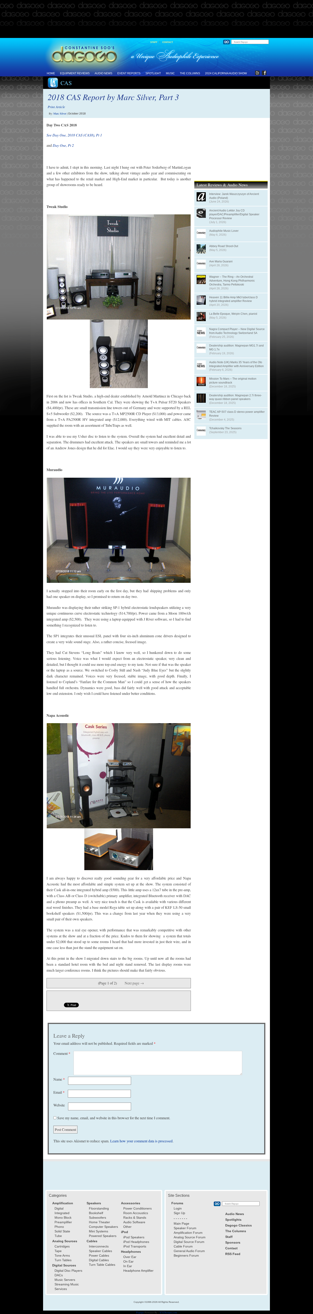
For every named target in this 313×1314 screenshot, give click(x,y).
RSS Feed (232, 1254)
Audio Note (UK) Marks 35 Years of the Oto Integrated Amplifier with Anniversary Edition (236, 364)
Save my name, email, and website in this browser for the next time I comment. (113, 1117)
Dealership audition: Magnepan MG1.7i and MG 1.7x (236, 347)
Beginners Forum (186, 1255)
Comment (61, 1053)
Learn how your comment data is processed (141, 1140)
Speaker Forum (185, 1228)
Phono (59, 1227)
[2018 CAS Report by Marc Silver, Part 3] (119, 267)
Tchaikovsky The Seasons (225, 428)
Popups (140, 1312)
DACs (59, 1275)
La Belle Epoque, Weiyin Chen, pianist (233, 313)
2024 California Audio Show (226, 73)
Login (178, 1208)
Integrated (62, 1213)
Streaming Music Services (67, 1286)
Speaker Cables (100, 1251)
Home (51, 73)
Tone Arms (62, 1255)
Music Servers (65, 1280)
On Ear (128, 1261)
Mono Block (63, 1217)
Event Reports (128, 73)
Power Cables (99, 1255)
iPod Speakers (133, 1237)
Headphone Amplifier (138, 1270)
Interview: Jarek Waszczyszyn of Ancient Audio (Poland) (234, 196)
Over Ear (129, 1257)
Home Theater (99, 1222)
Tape (58, 1251)
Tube (58, 1236)
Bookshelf (96, 1213)
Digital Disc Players (68, 1270)
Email (59, 1092)
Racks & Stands (134, 1217)
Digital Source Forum (189, 1242)
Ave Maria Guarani (221, 261)
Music (170, 73)
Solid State (62, 1231)
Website (59, 1105)
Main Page (181, 1223)
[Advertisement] (156, 19)
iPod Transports (134, 1246)
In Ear (127, 1266)
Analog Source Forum (190, 1237)
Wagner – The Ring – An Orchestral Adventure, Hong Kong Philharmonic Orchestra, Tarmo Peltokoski (232, 280)
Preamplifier (63, 1222)
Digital (59, 1208)
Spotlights (233, 1219)
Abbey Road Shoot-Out (223, 246)
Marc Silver (59, 113)
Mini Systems (98, 1231)
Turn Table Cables (102, 1264)
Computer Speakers (103, 1227)
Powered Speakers (102, 1236)
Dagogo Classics (238, 1225)
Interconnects (99, 1246)
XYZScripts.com (168, 1312)
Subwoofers (97, 1217)
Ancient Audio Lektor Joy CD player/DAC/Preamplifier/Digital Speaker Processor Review (234, 214)
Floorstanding (99, 1208)
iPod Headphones (136, 1242)
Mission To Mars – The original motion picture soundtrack (232, 380)
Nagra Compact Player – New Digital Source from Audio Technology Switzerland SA (237, 331)
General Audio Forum (189, 1251)
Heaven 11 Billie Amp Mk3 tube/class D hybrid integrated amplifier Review (233, 299)
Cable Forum (183, 1246)
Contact (167, 42)
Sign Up (179, 1213)
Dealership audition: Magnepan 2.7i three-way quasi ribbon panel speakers (235, 397)
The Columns (190, 73)
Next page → (134, 983)
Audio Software (134, 1222)
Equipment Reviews (75, 73)
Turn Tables (63, 1260)
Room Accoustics (135, 1213)
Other (127, 1227)
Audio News (103, 73)
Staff (153, 42)
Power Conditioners (137, 1208)
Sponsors (232, 1242)
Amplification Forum (188, 1232)
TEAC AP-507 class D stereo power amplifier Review (237, 413)
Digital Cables (99, 1260)
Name (59, 1079)
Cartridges (62, 1246)
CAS (66, 83)
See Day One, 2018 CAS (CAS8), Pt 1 (74, 135)
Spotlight (153, 73)
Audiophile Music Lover (224, 230)
